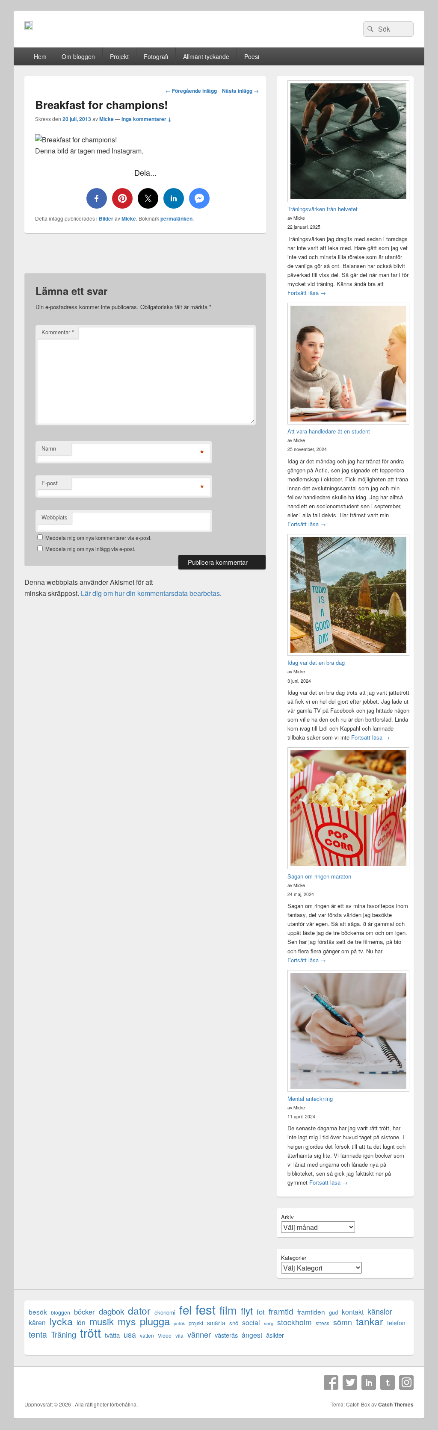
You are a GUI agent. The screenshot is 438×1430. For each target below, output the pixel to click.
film (228, 1309)
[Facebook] (331, 1382)
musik (101, 1321)
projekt (196, 1323)
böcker (84, 1311)
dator (139, 1310)
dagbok (111, 1310)
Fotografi (156, 56)
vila (179, 1335)
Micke (106, 119)
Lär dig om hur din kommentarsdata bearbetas (150, 593)
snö (233, 1323)
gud (333, 1312)
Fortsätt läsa (306, 293)
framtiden (311, 1311)
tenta (38, 1334)
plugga (155, 1321)
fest (205, 1309)
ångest (252, 1334)
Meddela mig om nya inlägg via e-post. (90, 548)
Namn (48, 448)
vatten (147, 1335)
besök (38, 1311)
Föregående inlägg (191, 90)
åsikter (275, 1334)
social (251, 1322)
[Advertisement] (145, 257)
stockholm (294, 1322)
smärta (216, 1322)
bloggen (60, 1312)
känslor (379, 1311)
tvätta (112, 1334)
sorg (268, 1323)
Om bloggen (78, 56)
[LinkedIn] (368, 1382)
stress (322, 1323)
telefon (396, 1322)
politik (179, 1323)
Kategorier (293, 1257)
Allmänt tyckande (206, 56)
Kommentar (57, 332)
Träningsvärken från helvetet (322, 209)
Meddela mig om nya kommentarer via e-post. (98, 537)
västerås (226, 1334)
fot (261, 1311)
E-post (49, 483)
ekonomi (164, 1312)
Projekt (119, 56)
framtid (281, 1310)
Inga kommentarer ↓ (146, 119)
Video (165, 1335)
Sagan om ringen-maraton (319, 876)
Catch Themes (396, 1404)
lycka (61, 1321)
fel (185, 1309)
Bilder (106, 218)
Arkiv (287, 1217)
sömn (342, 1322)
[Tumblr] (387, 1382)
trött (90, 1332)
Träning (63, 1334)
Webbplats (54, 517)
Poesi (251, 56)
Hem (40, 56)
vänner (199, 1334)
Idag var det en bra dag (316, 662)
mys (127, 1321)
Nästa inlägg (240, 90)
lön (81, 1322)
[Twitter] (350, 1382)
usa (130, 1334)
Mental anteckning (310, 1098)
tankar (369, 1321)
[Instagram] (406, 1382)
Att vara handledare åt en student (328, 431)
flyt (247, 1310)
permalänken (176, 218)
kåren (37, 1322)
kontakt (353, 1311)
